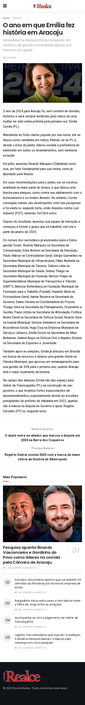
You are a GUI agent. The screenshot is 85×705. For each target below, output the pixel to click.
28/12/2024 (9, 58)
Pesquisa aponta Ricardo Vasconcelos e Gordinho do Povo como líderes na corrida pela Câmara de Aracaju (31, 555)
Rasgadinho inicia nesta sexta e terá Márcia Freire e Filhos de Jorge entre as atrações (47, 603)
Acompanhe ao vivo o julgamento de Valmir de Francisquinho (46, 620)
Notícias (17, 18)
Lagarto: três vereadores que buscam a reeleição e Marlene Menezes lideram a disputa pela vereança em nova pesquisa (47, 639)
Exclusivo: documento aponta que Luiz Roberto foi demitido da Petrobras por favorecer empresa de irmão (48, 583)
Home (6, 18)
